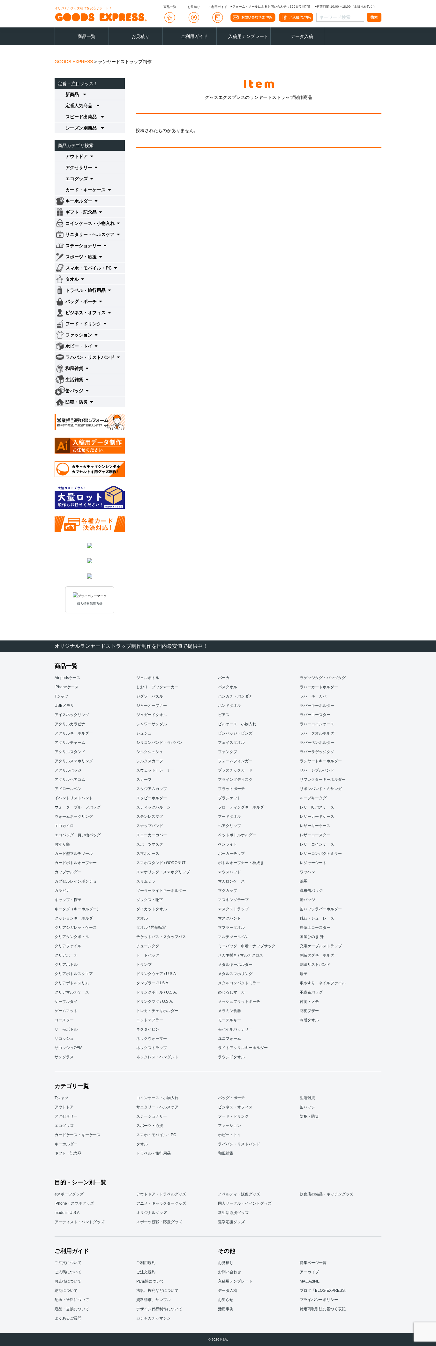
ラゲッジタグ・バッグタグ (323, 678)
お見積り (140, 36)
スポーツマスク (149, 844)
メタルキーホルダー (235, 964)
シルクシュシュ (149, 752)
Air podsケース (67, 678)
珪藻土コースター (315, 927)
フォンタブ (227, 752)
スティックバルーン (153, 807)
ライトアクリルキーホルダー (243, 1048)
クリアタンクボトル (72, 937)
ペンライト (227, 844)
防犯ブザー (309, 1011)
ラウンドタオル (231, 1057)
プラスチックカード (235, 770)
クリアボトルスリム (72, 983)
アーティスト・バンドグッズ (79, 1222)
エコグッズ (64, 1125)
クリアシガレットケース (76, 927)
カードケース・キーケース (78, 1135)
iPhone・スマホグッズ (74, 1203)
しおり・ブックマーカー (157, 687)
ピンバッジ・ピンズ (235, 733)
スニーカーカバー (151, 835)
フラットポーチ (231, 789)
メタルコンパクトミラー (239, 983)
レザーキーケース (315, 826)
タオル (142, 918)
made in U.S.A (67, 1212)
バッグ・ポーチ (231, 1098)
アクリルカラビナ (70, 724)
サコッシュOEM (68, 1048)
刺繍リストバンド (315, 964)
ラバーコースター (315, 715)
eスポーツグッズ (69, 1194)
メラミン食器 (229, 1011)
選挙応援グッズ (231, 1222)
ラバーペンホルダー (317, 742)
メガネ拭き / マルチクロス (240, 955)
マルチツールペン (233, 937)
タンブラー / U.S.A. (152, 983)
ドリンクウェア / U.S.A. (156, 974)
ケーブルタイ (66, 1001)
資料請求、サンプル (153, 1300)
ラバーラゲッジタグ (317, 752)
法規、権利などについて (157, 1290)
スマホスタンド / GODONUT (160, 863)
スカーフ (144, 779)
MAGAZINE (309, 1281)
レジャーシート (313, 863)
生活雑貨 (307, 1098)
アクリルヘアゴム (70, 779)
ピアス (223, 715)
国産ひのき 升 (312, 937)
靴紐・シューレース (317, 918)
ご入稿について (68, 1272)
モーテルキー (229, 1020)
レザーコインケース (317, 844)
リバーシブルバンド (317, 770)
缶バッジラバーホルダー (321, 909)
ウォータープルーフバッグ (78, 807)
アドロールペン (68, 789)
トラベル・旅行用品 (153, 1153)
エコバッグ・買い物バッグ (78, 835)
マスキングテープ (233, 900)
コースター (64, 1020)
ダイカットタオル (151, 909)
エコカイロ (64, 826)
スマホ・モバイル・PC (156, 1135)
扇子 (303, 974)
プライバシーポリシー (319, 1300)
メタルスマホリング (235, 974)
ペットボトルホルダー (237, 835)
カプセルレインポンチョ (76, 881)
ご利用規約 (145, 1263)
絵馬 (303, 881)
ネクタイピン (147, 1029)
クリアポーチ (66, 955)
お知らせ (225, 1300)
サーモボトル (66, 1029)
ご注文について (68, 1263)
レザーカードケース (317, 816)
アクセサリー (66, 1116)
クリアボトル (66, 964)
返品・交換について (72, 1309)
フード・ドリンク (233, 1116)
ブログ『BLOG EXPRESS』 (324, 1290)
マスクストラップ (233, 909)
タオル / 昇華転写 (151, 927)
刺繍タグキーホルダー (319, 955)
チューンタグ (147, 946)
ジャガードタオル (151, 715)
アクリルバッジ (68, 770)
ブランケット (229, 798)
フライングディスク (235, 779)
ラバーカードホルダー (319, 687)
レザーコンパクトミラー (321, 853)
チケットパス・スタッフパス (161, 937)
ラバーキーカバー (315, 696)
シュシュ (144, 733)
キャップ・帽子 (68, 900)
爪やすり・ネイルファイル (323, 983)
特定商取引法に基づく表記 (323, 1309)
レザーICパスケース (317, 807)
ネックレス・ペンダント (157, 1057)
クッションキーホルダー (76, 918)
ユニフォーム (229, 1038)
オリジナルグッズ (151, 1212)
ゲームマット (66, 1011)
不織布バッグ (311, 992)
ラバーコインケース (317, 724)
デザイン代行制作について (159, 1309)
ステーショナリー (151, 1116)
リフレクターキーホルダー (323, 779)
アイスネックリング (72, 715)
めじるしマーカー (233, 992)
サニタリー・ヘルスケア (157, 1107)
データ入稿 (302, 36)
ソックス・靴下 (149, 900)
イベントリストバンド (74, 798)
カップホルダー (68, 872)
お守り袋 (62, 844)
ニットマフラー (149, 1020)
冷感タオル (309, 1020)
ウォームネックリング (74, 816)
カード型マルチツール (74, 853)
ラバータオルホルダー (319, 733)
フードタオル (229, 816)
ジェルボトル (147, 678)
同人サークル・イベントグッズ (245, 1203)
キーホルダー (66, 1144)
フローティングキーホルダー (243, 807)
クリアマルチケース (72, 992)
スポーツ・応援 (149, 1125)
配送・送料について (72, 1300)
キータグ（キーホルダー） (78, 909)
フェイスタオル (231, 742)
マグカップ (227, 890)
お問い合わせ (229, 1272)
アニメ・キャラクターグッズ (161, 1203)
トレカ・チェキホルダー (157, 1011)
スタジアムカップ (151, 789)
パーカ (223, 678)
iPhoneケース (67, 687)
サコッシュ (64, 1038)
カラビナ (62, 890)
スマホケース (147, 853)
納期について (66, 1290)
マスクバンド (229, 918)
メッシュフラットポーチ (239, 1001)
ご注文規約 (145, 1272)
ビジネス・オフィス (235, 1107)
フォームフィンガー (235, 761)
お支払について (68, 1281)
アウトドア (64, 1107)
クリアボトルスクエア (74, 974)
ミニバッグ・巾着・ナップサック (246, 946)
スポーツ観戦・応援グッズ (159, 1222)
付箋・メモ (309, 1001)
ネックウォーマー (151, 1038)
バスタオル (227, 687)
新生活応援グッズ (233, 1212)
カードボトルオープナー (76, 863)
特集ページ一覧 (313, 1263)
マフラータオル (231, 927)
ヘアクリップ (229, 826)
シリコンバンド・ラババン (159, 742)
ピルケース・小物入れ (237, 724)
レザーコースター (315, 835)
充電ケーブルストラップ (321, 946)
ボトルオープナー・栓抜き (241, 863)
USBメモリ (64, 705)
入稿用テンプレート (248, 36)
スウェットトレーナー (155, 770)
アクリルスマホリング (74, 761)
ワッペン (307, 872)
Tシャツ (61, 696)
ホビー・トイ (229, 1135)
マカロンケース (231, 881)
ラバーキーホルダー (317, 705)
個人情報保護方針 (89, 603)
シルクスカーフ (149, 761)
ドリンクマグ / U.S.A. (154, 1001)
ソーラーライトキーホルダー (161, 890)
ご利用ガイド (194, 36)
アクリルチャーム (70, 742)
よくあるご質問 (68, 1318)
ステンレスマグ (149, 816)
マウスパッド (229, 872)
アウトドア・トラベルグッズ (161, 1194)
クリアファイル (68, 946)
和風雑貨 (225, 1153)
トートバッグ (147, 955)
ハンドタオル (229, 705)
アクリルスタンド (70, 752)
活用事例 (225, 1309)
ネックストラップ (151, 1048)
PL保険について (150, 1281)
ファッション (229, 1125)
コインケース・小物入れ (157, 1098)
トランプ (144, 964)
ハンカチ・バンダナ (235, 696)
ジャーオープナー (151, 705)
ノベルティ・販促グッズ (239, 1194)
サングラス (64, 1057)
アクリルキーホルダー (74, 733)
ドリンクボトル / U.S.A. (156, 992)
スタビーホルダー (151, 798)
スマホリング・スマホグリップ (163, 872)
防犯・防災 (309, 1116)
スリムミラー (147, 881)
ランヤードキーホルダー (321, 761)
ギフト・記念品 (68, 1153)
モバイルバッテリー (235, 1029)
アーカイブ (309, 1272)
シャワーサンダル (151, 724)
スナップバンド (149, 826)
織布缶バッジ (311, 890)
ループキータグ (313, 798)
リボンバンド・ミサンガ (321, 789)
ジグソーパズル (149, 696)
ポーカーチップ (231, 853)
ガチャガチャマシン (153, 1318)
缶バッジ (307, 900)
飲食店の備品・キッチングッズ (326, 1194)
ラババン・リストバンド (239, 1144)
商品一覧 (86, 36)
